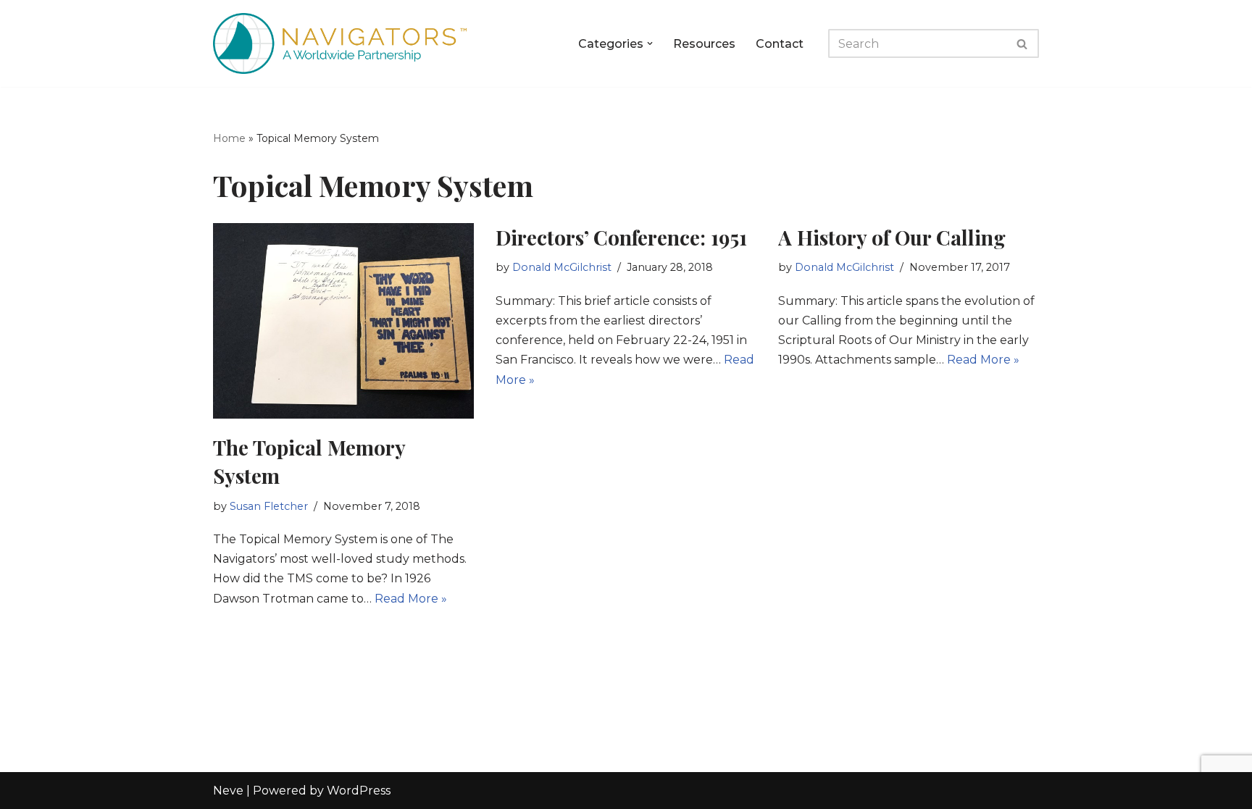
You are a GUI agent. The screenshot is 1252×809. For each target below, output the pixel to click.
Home (229, 138)
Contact (780, 44)
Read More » (411, 598)
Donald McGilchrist (562, 267)
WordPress (359, 790)
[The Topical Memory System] (343, 321)
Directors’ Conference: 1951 (621, 237)
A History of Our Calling (892, 237)
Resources (704, 44)
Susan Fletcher (269, 506)
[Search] (1022, 43)
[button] (650, 43)
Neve (228, 790)
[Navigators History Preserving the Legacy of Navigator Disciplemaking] (340, 43)
